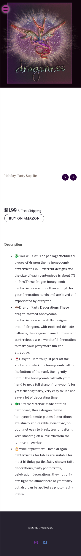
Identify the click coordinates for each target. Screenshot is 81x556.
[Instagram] (36, 542)
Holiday (10, 175)
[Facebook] (45, 542)
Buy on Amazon (24, 218)
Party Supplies (27, 175)
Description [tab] (13, 244)
